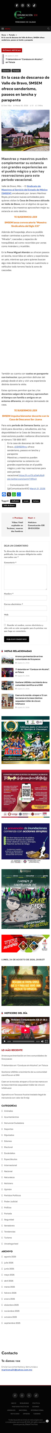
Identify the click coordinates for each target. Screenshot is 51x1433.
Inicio (13, 1403)
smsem (26, 501)
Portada (16, 71)
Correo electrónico (13, 604)
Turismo (8, 1237)
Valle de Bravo (9, 505)
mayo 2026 (9, 1274)
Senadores (9, 1225)
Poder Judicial (10, 1201)
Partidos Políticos (12, 1195)
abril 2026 (8, 1280)
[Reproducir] (4, 1041)
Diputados (9, 1135)
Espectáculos (10, 1159)
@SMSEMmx (20, 446)
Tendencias (9, 1231)
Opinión (8, 1189)
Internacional (10, 1165)
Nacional (8, 1171)
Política (7, 1207)
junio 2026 (9, 1268)
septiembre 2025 (12, 1323)
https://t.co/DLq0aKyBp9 (31, 475)
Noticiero (8, 1183)
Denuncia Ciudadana (14, 1123)
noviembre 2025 (11, 1311)
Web (6, 614)
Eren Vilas (7, 105)
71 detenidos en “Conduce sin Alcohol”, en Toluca (24, 1065)
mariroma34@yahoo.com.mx (16, 1370)
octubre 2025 (10, 1317)
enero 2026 (9, 1299)
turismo (36, 501)
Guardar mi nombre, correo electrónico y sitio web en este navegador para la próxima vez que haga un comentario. (25, 628)
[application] (25, 1030)
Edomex (6, 71)
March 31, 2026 (37, 488)
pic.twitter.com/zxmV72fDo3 (22, 479)
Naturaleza (9, 1177)
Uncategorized (11, 1243)
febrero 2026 (10, 1292)
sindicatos (15, 501)
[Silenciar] (42, 1041)
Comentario (10, 562)
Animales (8, 1111)
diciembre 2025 (11, 1305)
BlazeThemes (31, 1424)
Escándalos (9, 1153)
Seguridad (9, 1219)
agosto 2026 (10, 1256)
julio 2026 (8, 1262)
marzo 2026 (9, 1286)
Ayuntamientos (11, 1117)
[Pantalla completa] (46, 1041)
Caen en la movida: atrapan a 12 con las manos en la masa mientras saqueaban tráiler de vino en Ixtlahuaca (24, 1084)
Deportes (8, 1129)
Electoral (8, 1147)
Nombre (8, 593)
